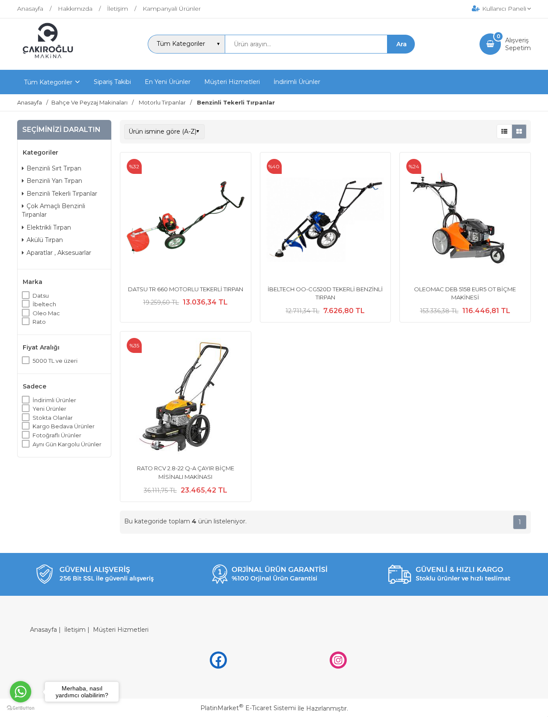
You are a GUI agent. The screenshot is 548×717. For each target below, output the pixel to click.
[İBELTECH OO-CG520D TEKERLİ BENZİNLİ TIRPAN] (325, 219)
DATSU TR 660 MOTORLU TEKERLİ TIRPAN (185, 289)
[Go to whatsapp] (20, 691)
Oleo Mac (46, 313)
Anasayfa (43, 629)
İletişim (75, 629)
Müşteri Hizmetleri (121, 629)
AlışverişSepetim (518, 44)
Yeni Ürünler (49, 408)
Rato (39, 321)
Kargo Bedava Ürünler (64, 426)
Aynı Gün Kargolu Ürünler (67, 444)
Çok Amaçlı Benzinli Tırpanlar (53, 210)
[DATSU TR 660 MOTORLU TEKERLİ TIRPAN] (185, 219)
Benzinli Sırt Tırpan (54, 168)
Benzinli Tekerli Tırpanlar (62, 193)
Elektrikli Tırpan (49, 227)
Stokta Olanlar (53, 417)
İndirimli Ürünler (54, 400)
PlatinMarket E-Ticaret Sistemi (248, 708)
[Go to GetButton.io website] (20, 708)
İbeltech (44, 304)
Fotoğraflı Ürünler (57, 435)
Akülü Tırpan (45, 240)
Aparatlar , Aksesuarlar (59, 253)
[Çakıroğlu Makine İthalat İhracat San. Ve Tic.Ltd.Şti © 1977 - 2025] (50, 62)
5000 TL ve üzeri (55, 360)
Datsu (41, 295)
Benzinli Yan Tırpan (54, 181)
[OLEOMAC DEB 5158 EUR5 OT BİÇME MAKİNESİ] (465, 219)
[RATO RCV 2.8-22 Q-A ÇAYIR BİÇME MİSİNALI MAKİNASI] (185, 398)
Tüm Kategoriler (48, 82)
